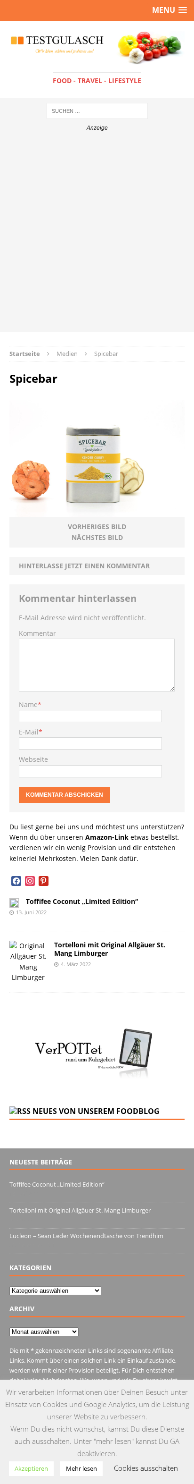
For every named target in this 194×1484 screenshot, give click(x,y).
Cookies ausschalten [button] (146, 1468)
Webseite (33, 759)
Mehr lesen (81, 1468)
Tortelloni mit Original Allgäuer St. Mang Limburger (109, 949)
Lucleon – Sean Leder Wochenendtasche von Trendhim (86, 1235)
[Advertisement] (97, 234)
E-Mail (29, 731)
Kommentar (37, 633)
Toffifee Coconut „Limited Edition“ (82, 901)
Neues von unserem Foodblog (96, 1111)
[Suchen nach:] (97, 110)
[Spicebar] (97, 511)
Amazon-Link (107, 837)
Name (28, 704)
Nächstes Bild (97, 537)
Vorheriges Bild (97, 526)
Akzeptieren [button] (31, 1468)
